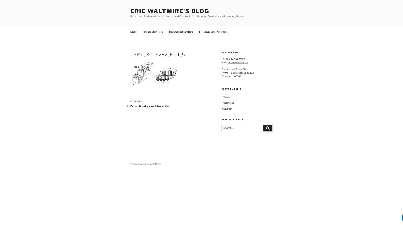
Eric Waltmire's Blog (169, 11)
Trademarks (227, 102)
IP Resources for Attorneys (213, 31)
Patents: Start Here (152, 31)
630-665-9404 (237, 58)
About (133, 31)
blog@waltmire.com (238, 62)
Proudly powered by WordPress (145, 164)
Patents (225, 97)
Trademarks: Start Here (181, 31)
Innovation (226, 108)
